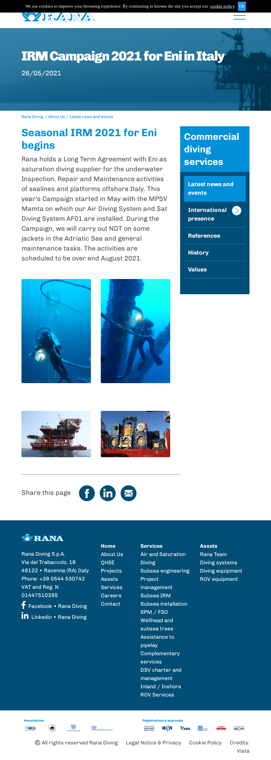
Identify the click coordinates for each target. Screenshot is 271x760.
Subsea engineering (164, 571)
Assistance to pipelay (157, 641)
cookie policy (222, 6)
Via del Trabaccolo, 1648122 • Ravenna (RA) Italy (55, 566)
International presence (207, 214)
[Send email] (128, 493)
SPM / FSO (154, 612)
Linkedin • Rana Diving (58, 617)
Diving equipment (221, 571)
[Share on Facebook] (87, 493)
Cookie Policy (205, 743)
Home (108, 546)
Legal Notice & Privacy (153, 743)
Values (197, 269)
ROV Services (157, 695)
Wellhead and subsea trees (157, 624)
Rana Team (213, 554)
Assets (109, 579)
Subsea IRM (155, 595)
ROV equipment (219, 579)
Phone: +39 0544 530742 (53, 579)
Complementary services (160, 657)
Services (112, 587)
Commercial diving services (211, 149)
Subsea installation (163, 604)
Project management (156, 583)
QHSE (107, 562)
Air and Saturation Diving (163, 558)
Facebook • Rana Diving (57, 606)
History (198, 252)
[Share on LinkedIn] (108, 493)
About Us (56, 116)
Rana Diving (32, 116)
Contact (110, 604)
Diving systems (218, 562)
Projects (111, 571)
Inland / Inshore (160, 686)
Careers (111, 595)
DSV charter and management (160, 674)
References (204, 235)
